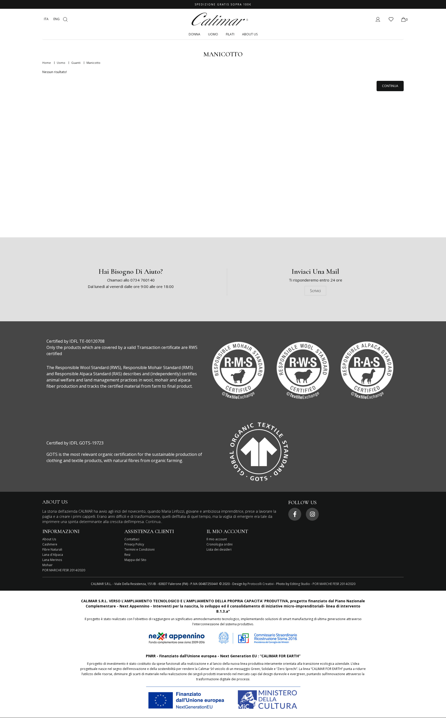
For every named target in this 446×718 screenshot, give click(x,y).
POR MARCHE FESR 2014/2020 (63, 570)
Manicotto (93, 63)
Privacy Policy (134, 544)
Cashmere (49, 544)
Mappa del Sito (135, 560)
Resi (127, 554)
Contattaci (131, 539)
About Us (250, 34)
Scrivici (315, 290)
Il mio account (216, 539)
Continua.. (154, 521)
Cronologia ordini (219, 544)
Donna (194, 34)
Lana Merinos (52, 560)
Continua (390, 86)
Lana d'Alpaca (52, 554)
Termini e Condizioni (139, 549)
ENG (56, 19)
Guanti (76, 63)
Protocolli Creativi (261, 584)
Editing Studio (300, 584)
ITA (46, 19)
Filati (230, 34)
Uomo (213, 34)
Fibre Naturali (52, 549)
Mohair (47, 565)
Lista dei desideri (219, 549)
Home (46, 63)
